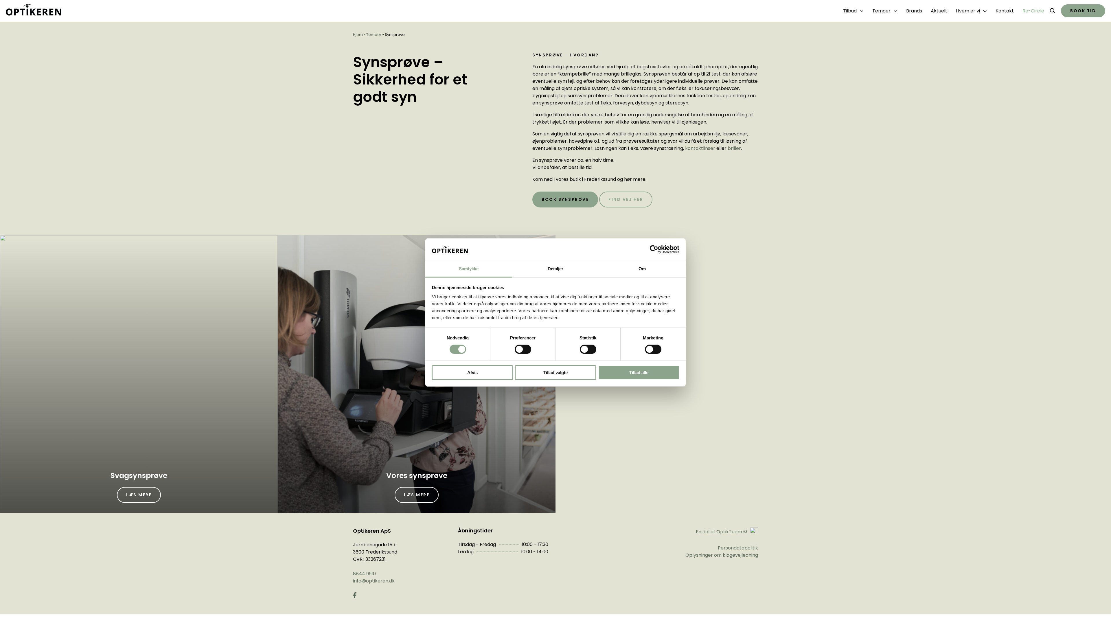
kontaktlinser (700, 148)
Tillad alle (638, 372)
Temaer (373, 34)
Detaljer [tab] (556, 268)
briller (734, 148)
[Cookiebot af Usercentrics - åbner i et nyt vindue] (654, 249)
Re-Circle (1033, 11)
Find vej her (625, 199)
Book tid (1083, 11)
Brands (914, 11)
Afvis (472, 372)
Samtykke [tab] (469, 268)
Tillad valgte (555, 372)
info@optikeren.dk (374, 581)
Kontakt (1005, 11)
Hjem (358, 34)
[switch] (523, 349)
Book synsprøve (565, 199)
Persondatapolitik (738, 548)
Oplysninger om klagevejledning (721, 555)
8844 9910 (364, 573)
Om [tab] (642, 268)
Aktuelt (939, 11)
